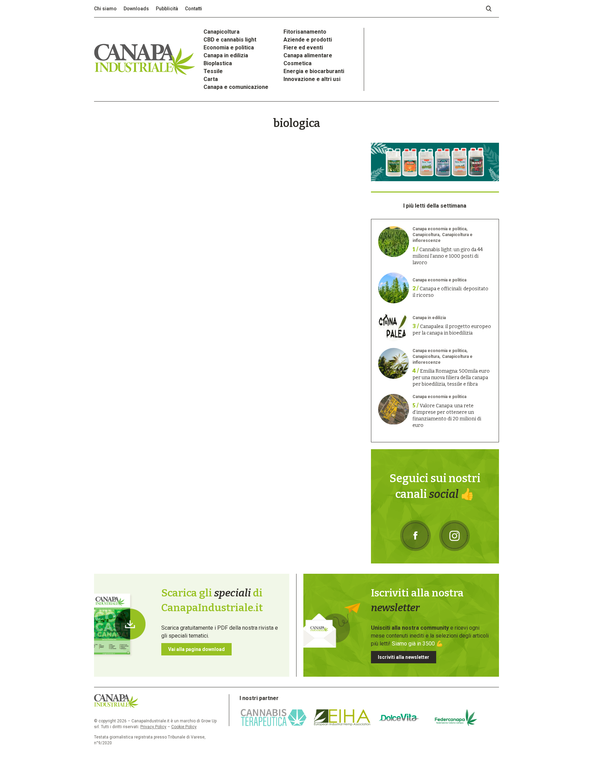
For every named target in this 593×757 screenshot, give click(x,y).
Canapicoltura (222, 31)
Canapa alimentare (307, 55)
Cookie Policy (184, 726)
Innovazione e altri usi (311, 79)
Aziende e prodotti (307, 39)
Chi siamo (105, 8)
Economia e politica (229, 47)
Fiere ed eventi (303, 47)
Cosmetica (297, 63)
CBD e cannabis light (230, 39)
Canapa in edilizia (226, 55)
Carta (211, 79)
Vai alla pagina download (196, 649)
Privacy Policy (153, 726)
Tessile (213, 71)
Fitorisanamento (304, 31)
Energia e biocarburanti (313, 71)
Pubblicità (167, 8)
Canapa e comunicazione (236, 87)
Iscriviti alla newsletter (403, 657)
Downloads (136, 8)
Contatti (193, 8)
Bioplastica (218, 63)
